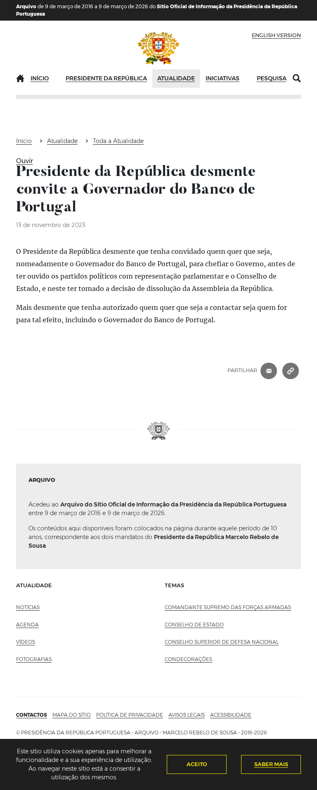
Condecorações (188, 659)
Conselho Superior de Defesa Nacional (222, 642)
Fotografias (34, 659)
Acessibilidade (230, 715)
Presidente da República (106, 78)
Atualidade (176, 78)
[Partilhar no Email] (268, 370)
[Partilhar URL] (290, 370)
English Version (276, 35)
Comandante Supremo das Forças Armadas (228, 607)
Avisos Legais (186, 715)
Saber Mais (271, 764)
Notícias (28, 607)
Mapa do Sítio (71, 715)
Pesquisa (271, 78)
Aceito (197, 764)
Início (40, 78)
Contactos (31, 715)
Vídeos (25, 642)
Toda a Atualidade (118, 141)
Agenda (27, 624)
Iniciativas (222, 78)
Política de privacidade (129, 715)
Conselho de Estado (194, 624)
